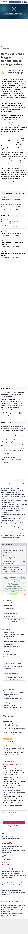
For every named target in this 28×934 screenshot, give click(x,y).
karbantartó (7, 649)
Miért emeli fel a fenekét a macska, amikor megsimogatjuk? (14, 753)
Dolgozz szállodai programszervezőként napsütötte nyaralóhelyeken (14, 634)
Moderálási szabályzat (7, 909)
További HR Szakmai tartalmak (13, 805)
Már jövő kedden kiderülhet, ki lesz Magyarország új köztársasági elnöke (13, 496)
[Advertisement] (14, 324)
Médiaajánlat (20, 909)
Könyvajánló (8, 844)
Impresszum (13, 905)
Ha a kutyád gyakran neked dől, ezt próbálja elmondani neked (13, 749)
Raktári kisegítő (11, 673)
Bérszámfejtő (10, 606)
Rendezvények (10, 690)
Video (6, 834)
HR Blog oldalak (10, 761)
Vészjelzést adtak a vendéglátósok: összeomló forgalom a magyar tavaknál (12, 510)
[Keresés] (22, 2)
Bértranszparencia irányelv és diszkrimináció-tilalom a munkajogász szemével (13, 694)
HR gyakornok (10, 613)
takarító (6, 651)
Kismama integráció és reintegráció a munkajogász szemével (12, 707)
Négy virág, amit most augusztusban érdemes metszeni (14, 729)
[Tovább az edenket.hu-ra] (14, 720)
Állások (7, 629)
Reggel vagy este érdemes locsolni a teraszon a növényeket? (14, 724)
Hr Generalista (10, 616)
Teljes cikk (18, 436)
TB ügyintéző (10, 603)
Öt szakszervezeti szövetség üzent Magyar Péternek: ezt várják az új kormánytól (12, 529)
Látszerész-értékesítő (13, 663)
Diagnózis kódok (10, 813)
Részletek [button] (7, 226)
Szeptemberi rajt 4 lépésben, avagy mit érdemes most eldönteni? (14, 792)
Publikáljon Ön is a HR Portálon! (12, 210)
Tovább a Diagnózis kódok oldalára (13, 826)
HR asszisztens (10, 611)
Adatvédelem (20, 907)
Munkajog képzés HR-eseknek (13, 698)
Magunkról (4, 907)
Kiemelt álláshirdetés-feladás (14, 682)
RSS (2, 905)
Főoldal (4, 192)
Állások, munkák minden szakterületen (14, 678)
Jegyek (17, 226)
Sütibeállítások (5, 911)
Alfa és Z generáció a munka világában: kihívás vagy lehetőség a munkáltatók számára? (13, 569)
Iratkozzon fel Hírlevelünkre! (12, 204)
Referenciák (21, 905)
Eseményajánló (6, 216)
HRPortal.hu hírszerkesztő (12, 50)
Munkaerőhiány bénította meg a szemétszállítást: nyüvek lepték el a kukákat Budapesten (12, 535)
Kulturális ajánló (10, 869)
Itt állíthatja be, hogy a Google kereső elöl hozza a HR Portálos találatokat (15, 72)
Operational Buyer (12, 671)
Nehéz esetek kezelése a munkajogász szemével (11, 702)
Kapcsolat (12, 907)
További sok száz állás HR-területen (14, 621)
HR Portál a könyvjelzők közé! (12, 207)
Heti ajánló (8, 544)
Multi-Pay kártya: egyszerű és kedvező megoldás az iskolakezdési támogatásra (13, 550)
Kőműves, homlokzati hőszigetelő (14, 642)
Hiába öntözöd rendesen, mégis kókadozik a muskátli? (13, 733)
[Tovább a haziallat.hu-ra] (14, 739)
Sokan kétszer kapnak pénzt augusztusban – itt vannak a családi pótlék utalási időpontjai (12, 490)
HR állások (8, 600)
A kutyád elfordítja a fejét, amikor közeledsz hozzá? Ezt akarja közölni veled (13, 743)
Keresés (5, 816)
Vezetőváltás (11, 192)
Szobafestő (7, 639)
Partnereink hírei (11, 716)
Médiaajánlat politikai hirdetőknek (11, 913)
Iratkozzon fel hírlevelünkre (9, 915)
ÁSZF (6, 905)
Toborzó (8, 608)
